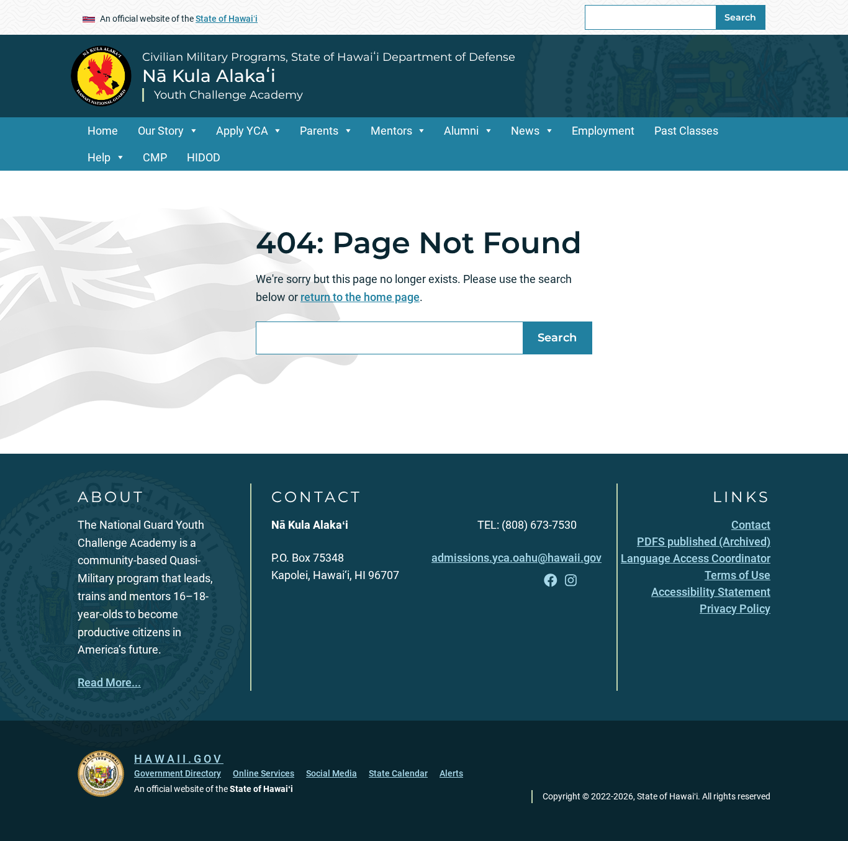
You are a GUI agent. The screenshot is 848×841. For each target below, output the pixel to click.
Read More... (109, 682)
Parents (319, 130)
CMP (155, 157)
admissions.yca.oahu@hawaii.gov (516, 557)
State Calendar (398, 773)
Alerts (451, 773)
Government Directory (177, 773)
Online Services (263, 773)
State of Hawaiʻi (227, 19)
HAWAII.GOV (178, 758)
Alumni (461, 130)
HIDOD (203, 157)
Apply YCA (242, 130)
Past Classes (686, 130)
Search (740, 17)
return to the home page (360, 297)
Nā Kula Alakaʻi (209, 75)
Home (103, 130)
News (525, 130)
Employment (603, 130)
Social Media (331, 773)
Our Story (161, 130)
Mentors (391, 130)
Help (99, 157)
